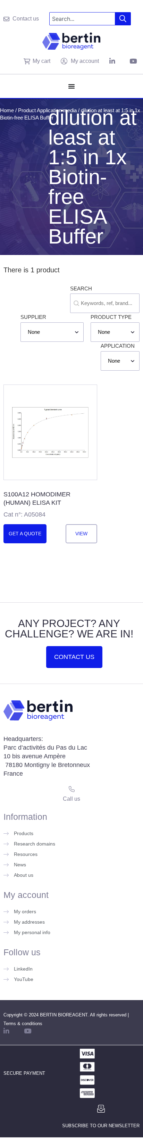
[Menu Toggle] (71, 86)
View (81, 533)
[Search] (123, 18)
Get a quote (25, 533)
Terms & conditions (22, 1023)
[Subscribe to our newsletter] (101, 1109)
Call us (71, 799)
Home (7, 110)
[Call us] (72, 789)
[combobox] (82, 18)
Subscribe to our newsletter (101, 1125)
